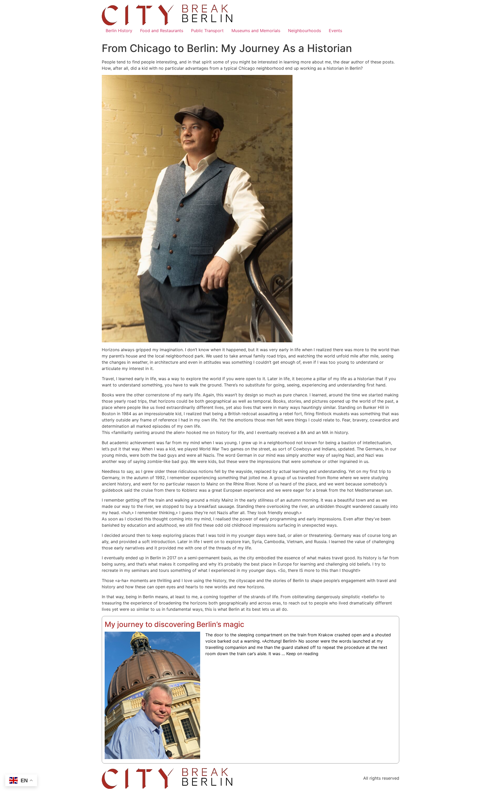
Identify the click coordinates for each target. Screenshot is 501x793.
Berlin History (119, 30)
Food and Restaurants (161, 30)
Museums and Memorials (255, 30)
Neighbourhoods (304, 30)
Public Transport (207, 30)
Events (335, 30)
